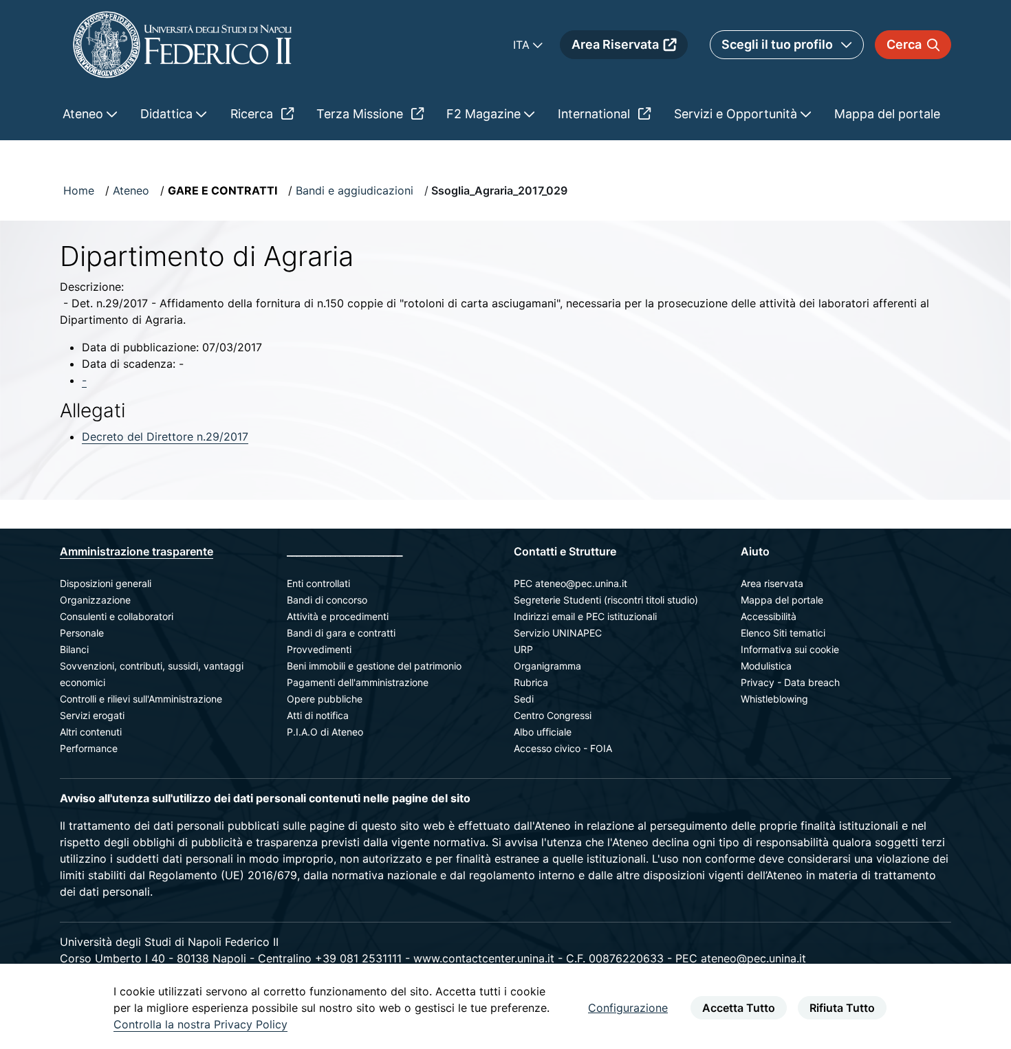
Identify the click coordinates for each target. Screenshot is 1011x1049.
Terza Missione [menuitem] (361, 114)
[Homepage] (182, 44)
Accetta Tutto (738, 1008)
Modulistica (766, 666)
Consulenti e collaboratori (116, 616)
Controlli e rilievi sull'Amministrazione (141, 699)
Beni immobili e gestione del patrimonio (374, 666)
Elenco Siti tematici (783, 633)
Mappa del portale (782, 600)
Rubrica (531, 682)
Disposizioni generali (105, 583)
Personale (82, 633)
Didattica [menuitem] (168, 114)
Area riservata (772, 583)
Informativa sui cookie (790, 649)
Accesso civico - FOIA (563, 748)
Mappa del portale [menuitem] (887, 114)
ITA (523, 45)
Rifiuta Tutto (842, 1008)
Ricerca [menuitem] (253, 114)
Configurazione (628, 1008)
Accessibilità (768, 616)
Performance (89, 748)
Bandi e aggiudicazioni (354, 190)
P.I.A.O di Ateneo (325, 732)
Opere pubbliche (324, 699)
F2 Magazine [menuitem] (485, 114)
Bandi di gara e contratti (341, 633)
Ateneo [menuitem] (85, 114)
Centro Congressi (552, 715)
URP (523, 649)
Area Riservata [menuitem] (615, 44)
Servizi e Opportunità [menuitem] (737, 114)
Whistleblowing (774, 699)
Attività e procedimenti (338, 616)
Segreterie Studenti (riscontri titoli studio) (606, 600)
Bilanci (74, 649)
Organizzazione (95, 600)
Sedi (524, 699)
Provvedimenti (319, 649)
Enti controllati (318, 583)
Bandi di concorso (327, 600)
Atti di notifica (318, 715)
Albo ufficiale (543, 732)
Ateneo (131, 190)
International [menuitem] (595, 114)
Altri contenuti (91, 732)
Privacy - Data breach (790, 682)
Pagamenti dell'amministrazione (357, 682)
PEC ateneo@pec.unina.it (570, 583)
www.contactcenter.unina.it (483, 958)
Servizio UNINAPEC (558, 633)
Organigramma (547, 666)
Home (78, 190)
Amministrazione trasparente (136, 551)
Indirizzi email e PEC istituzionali (585, 616)
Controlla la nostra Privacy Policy (200, 1024)
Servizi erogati (92, 715)
